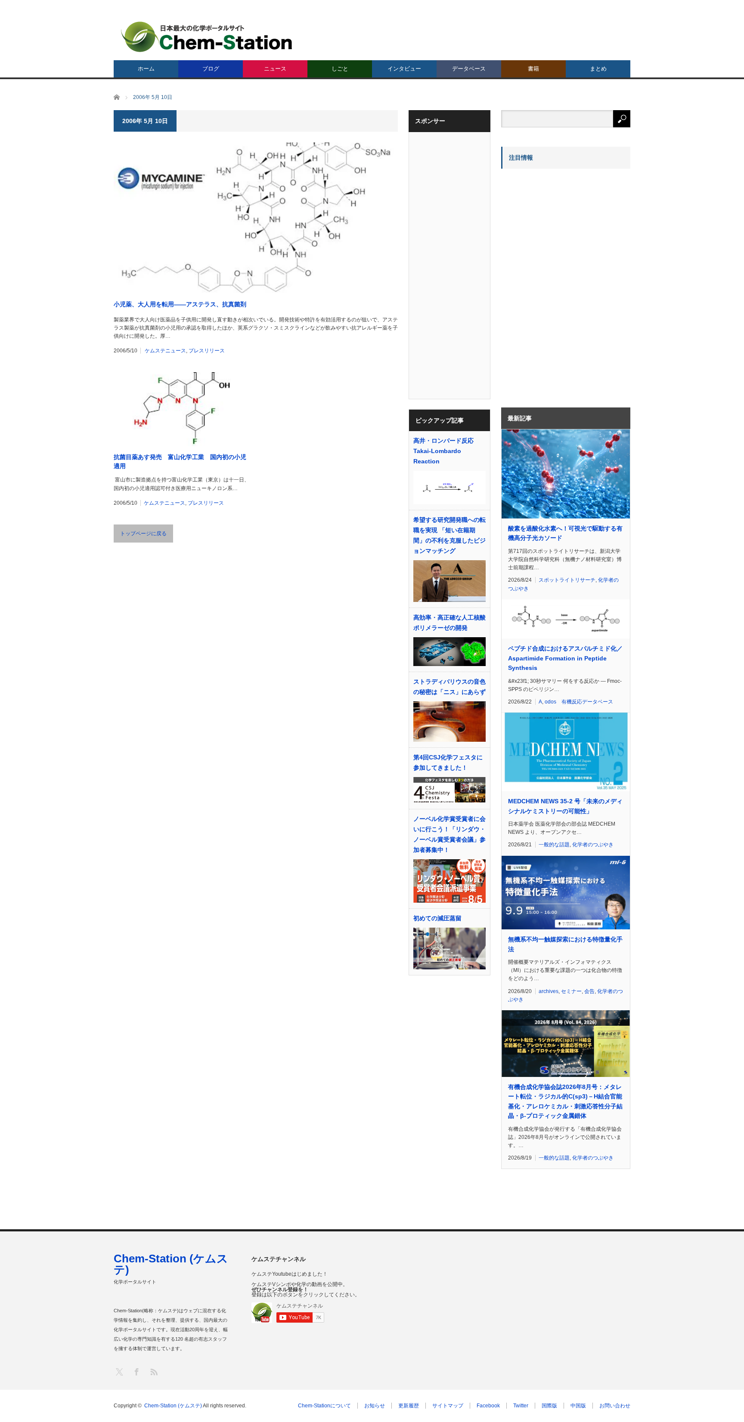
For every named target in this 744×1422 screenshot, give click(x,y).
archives (548, 991)
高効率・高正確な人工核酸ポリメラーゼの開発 (449, 622)
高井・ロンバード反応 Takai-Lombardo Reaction (443, 451)
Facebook (488, 1406)
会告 (589, 991)
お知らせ (374, 1406)
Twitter (520, 1406)
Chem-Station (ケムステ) (171, 1264)
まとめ (598, 68)
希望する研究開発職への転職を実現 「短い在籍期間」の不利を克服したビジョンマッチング (449, 535)
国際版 (549, 1406)
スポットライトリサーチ (567, 580)
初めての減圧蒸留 (437, 918)
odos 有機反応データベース (579, 702)
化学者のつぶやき (593, 845)
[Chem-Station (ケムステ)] (207, 37)
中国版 (578, 1406)
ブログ (210, 68)
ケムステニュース (165, 351)
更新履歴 (408, 1406)
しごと (340, 68)
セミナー (571, 991)
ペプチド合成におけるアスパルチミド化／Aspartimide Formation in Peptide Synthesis (565, 658)
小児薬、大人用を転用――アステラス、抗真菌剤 (180, 304)
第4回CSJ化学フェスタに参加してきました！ (448, 762)
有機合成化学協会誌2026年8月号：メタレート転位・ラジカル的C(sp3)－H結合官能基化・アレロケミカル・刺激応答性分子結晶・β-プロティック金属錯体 (565, 1101)
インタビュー (404, 68)
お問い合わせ (614, 1406)
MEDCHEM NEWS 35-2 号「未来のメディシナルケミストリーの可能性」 (565, 806)
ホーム (146, 68)
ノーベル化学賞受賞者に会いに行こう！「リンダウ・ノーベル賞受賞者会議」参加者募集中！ (449, 834)
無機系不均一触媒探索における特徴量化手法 (565, 944)
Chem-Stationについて (324, 1406)
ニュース (275, 68)
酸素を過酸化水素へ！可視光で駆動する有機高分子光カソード (565, 533)
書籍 (533, 68)
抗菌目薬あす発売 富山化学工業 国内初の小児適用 (180, 461)
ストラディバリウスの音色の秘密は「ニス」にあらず (449, 686)
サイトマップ (447, 1406)
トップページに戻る (143, 534)
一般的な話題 (554, 845)
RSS (153, 1371)
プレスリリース (207, 351)
